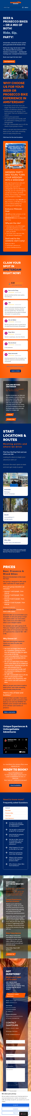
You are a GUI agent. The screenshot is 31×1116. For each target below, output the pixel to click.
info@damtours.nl (15, 1034)
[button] (15, 825)
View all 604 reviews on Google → (15, 366)
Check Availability (15, 785)
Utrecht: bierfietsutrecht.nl (13, 247)
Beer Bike (8, 810)
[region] (15, 1103)
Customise (15, 1109)
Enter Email (9, 1053)
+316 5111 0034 (14, 1028)
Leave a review (15, 371)
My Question (10, 1066)
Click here (14, 1031)
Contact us (11, 954)
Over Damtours (9, 818)
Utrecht (10, 414)
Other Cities (11, 419)
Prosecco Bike (9, 813)
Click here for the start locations (13, 137)
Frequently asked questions (13, 995)
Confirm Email (9, 1059)
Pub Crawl (8, 815)
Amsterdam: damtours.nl (13, 245)
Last (7, 1045)
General (7, 808)
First (7, 1039)
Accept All (15, 1105)
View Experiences (9, 61)
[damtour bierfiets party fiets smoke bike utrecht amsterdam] (15, 78)
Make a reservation (9, 712)
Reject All (15, 1113)
